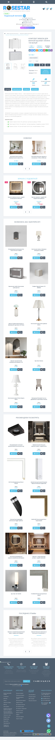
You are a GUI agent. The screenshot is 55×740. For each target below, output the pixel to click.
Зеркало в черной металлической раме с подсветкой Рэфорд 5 (16, 632)
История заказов (32, 696)
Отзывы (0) (26, 89)
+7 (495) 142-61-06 (28, 18)
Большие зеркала (19, 693)
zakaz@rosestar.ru (28, 22)
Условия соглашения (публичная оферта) (8, 709)
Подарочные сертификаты (6, 726)
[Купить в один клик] (36, 65)
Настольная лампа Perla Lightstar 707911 (39, 324)
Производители (7, 723)
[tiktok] (47, 680)
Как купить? (35, 89)
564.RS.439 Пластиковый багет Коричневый (38, 520)
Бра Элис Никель (39, 360)
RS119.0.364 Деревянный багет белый (16, 482)
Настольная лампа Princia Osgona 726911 (16, 398)
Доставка (5, 698)
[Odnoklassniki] (39, 680)
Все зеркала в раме (20, 706)
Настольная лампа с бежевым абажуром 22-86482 (39, 249)
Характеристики (17, 89)
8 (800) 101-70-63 (27, 21)
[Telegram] (48, 720)
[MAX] (48, 715)
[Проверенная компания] (5, 662)
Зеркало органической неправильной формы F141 (16, 361)
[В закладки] (42, 65)
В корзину (14, 163)
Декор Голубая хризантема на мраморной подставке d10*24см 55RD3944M (16, 324)
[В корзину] (31, 65)
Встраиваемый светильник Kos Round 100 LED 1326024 (16, 249)
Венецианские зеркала (20, 700)
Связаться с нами (7, 715)
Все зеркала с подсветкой (21, 708)
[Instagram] (33, 680)
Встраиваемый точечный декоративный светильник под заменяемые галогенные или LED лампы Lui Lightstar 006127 (16, 445)
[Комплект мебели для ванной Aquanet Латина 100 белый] (8, 66)
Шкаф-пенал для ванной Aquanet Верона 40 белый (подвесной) (39, 482)
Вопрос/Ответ (6, 719)
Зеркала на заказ (19, 710)
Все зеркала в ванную (20, 704)
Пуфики (17, 714)
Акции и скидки (19, 718)
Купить (14, 207)
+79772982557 (32, 19)
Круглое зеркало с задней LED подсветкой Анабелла (39, 197)
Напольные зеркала (20, 695)
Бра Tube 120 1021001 (16, 593)
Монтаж (5, 704)
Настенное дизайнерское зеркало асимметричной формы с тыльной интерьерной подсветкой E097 (16, 557)
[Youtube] (43, 680)
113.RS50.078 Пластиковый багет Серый (39, 594)
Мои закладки (31, 698)
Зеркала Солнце (19, 702)
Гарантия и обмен (7, 702)
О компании (6, 696)
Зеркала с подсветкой (27, 179)
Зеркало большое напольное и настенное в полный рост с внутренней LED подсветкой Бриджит (39, 632)
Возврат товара (7, 717)
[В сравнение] (47, 65)
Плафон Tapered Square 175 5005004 (38, 287)
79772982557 (23, 19)
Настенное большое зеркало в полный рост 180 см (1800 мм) (38, 157)
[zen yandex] (45, 680)
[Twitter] (41, 680)
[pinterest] (49, 680)
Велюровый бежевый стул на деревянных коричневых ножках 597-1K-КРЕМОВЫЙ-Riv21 (39, 398)
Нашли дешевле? (33, 57)
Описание (7, 89)
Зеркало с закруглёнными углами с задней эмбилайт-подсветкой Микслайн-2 (39, 557)
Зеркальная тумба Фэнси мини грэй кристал (16, 287)
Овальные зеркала (20, 716)
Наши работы (6, 706)
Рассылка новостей (32, 700)
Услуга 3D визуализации (27, 27)
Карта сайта (6, 721)
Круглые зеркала (19, 712)
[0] (44, 9)
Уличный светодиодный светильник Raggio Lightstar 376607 (16, 520)
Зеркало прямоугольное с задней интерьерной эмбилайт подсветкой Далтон (16, 197)
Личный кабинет (32, 694)
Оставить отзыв (47, 46)
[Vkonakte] (36, 680)
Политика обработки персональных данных (8, 712)
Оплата (5, 700)
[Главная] (4, 33)
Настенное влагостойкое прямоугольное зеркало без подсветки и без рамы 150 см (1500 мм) (16, 157)
